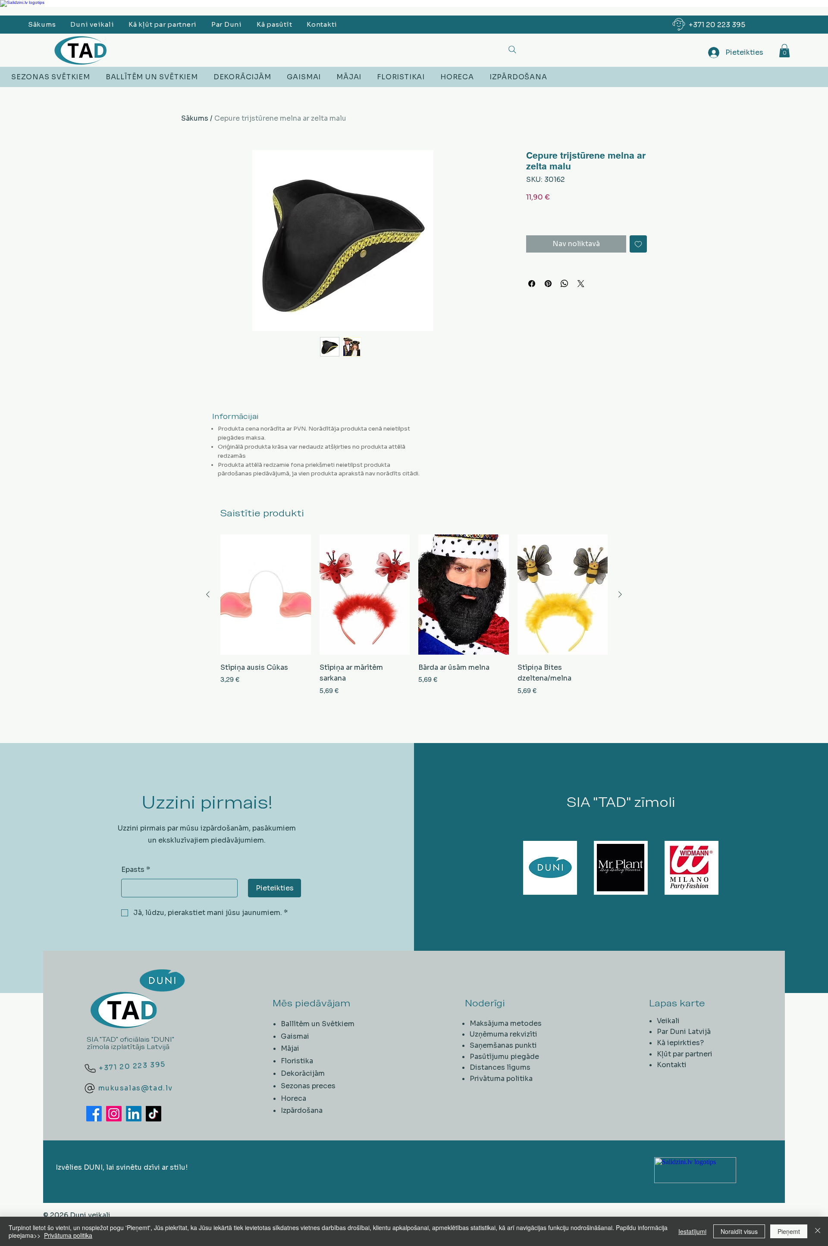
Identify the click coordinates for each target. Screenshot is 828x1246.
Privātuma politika (501, 1078)
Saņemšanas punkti (503, 1045)
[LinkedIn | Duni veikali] (133, 1113)
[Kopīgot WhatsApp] (564, 283)
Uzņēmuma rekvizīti (503, 1034)
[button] (784, 50)
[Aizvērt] (817, 1231)
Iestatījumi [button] (692, 1231)
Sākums (194, 118)
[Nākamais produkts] (620, 594)
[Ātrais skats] (265, 594)
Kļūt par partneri (684, 1054)
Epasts (135, 869)
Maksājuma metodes (506, 1023)
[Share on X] (581, 283)
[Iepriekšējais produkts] (208, 594)
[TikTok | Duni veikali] (153, 1113)
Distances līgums (500, 1067)
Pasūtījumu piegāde (504, 1056)
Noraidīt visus (739, 1231)
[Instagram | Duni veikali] (114, 1113)
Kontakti (672, 1064)
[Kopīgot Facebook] (532, 283)
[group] (414, 620)
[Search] (512, 49)
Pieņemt (789, 1231)
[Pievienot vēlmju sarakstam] (638, 244)
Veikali (668, 1020)
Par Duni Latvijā (684, 1031)
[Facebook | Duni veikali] (94, 1113)
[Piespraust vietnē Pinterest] (548, 283)
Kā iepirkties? (680, 1042)
